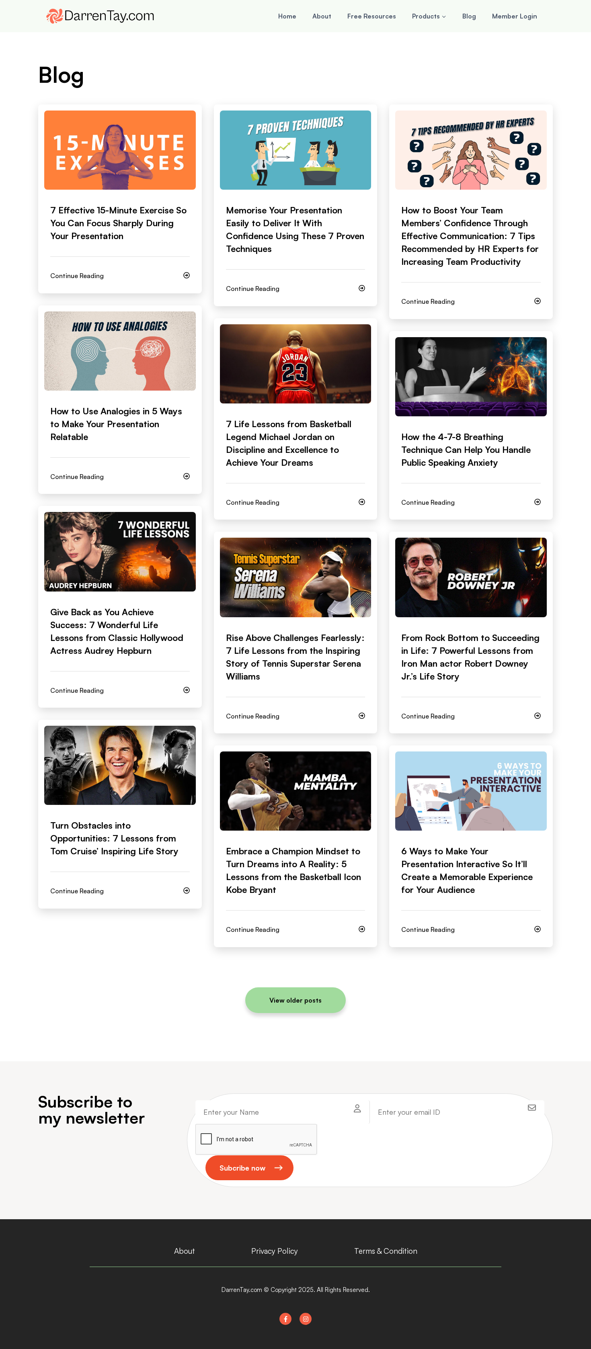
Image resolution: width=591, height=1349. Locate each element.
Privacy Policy (274, 1251)
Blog (469, 16)
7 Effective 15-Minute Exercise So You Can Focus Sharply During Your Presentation (118, 223)
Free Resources (371, 16)
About (321, 16)
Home (287, 16)
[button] (295, 1000)
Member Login (514, 16)
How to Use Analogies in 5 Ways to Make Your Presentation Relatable (116, 423)
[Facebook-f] (285, 1319)
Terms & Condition (385, 1251)
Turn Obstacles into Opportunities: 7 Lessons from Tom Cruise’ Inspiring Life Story (114, 838)
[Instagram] (306, 1319)
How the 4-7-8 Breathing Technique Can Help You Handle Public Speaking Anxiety (466, 449)
